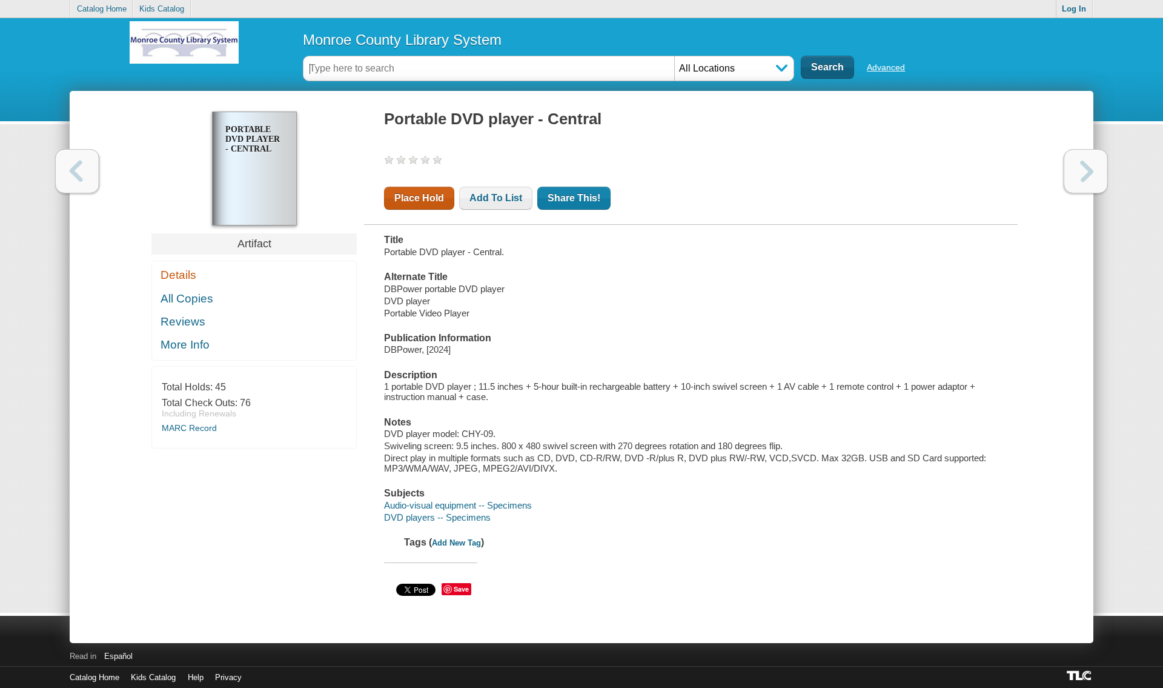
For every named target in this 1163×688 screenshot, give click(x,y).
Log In (1074, 8)
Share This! (574, 198)
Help (196, 677)
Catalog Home (102, 8)
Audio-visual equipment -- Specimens (458, 505)
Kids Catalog (161, 8)
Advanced (886, 67)
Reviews (183, 321)
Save (461, 588)
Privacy (228, 677)
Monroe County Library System (402, 40)
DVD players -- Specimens (437, 517)
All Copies (187, 298)
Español (118, 656)
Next (1086, 171)
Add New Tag (456, 542)
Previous (77, 171)
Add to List (495, 198)
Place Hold (419, 198)
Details (178, 275)
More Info (185, 344)
